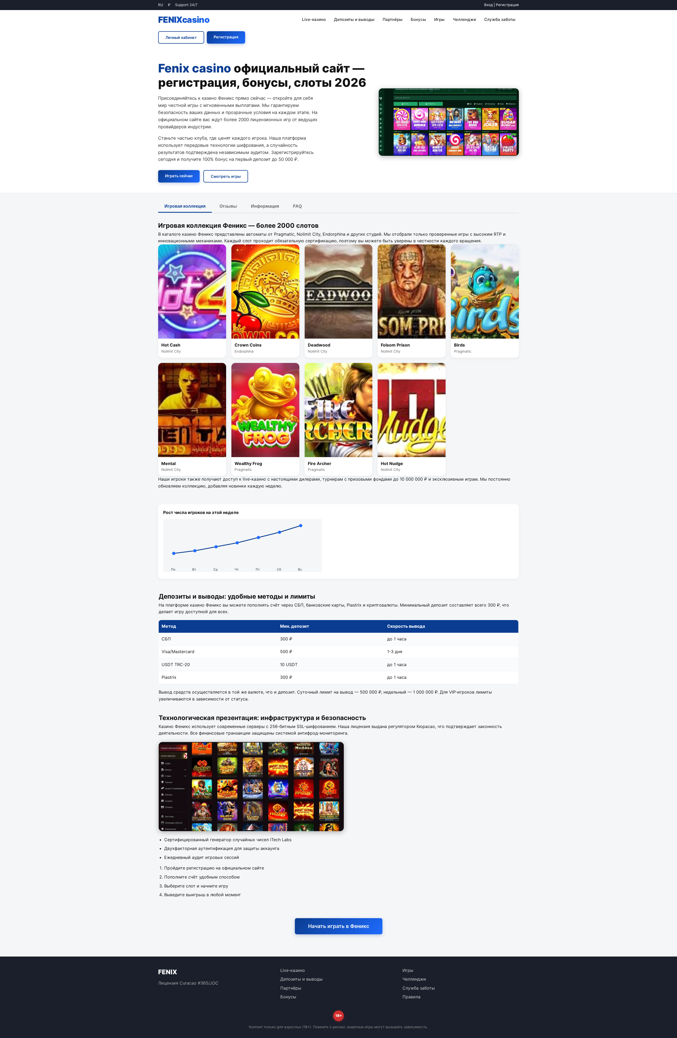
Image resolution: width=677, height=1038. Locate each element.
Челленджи (464, 19)
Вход (488, 5)
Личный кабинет (181, 37)
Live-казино (314, 19)
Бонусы (418, 19)
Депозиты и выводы (354, 19)
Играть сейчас (179, 176)
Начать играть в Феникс (338, 926)
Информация (265, 206)
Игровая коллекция (184, 206)
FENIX (183, 20)
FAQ (297, 206)
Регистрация (507, 5)
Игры (439, 19)
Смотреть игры (226, 176)
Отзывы (228, 206)
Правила (411, 996)
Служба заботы (499, 19)
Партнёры (392, 19)
